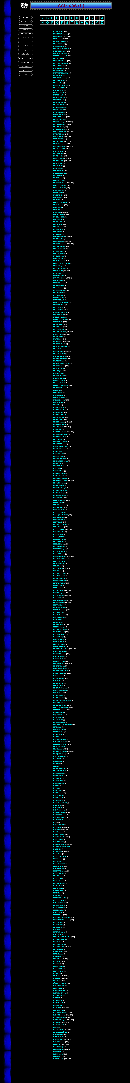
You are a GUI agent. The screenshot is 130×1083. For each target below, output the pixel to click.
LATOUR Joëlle (58, 322)
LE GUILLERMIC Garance (61, 446)
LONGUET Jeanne (59, 905)
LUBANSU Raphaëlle (59, 990)
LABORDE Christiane (60, 53)
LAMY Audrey (57, 207)
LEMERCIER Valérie (59, 654)
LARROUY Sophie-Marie (60, 302)
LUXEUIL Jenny (58, 1039)
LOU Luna (56, 964)
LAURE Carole (57, 339)
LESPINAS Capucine (59, 739)
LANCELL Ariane (58, 214)
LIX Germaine (57, 851)
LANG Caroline (58, 229)
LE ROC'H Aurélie (58, 485)
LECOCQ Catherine (59, 536)
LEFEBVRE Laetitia (59, 576)
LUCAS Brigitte (58, 995)
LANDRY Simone (58, 227)
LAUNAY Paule (58, 334)
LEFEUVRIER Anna (59, 578)
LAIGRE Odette (58, 166)
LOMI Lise (56, 895)
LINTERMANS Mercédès (60, 820)
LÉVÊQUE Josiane (59, 754)
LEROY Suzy (57, 727)
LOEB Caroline (58, 866)
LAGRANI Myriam (58, 151)
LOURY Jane (57, 976)
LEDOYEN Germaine (59, 556)
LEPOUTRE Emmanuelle (61, 707)
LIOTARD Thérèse (58, 834)
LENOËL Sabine (58, 676)
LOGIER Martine (58, 873)
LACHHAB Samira (58, 80)
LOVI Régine (57, 981)
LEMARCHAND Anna (59, 646)
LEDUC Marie (57, 566)
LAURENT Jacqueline (60, 358)
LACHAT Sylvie (58, 75)
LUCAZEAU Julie (58, 1010)
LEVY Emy (56, 766)
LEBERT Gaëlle (58, 502)
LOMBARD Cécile (58, 890)
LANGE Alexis (57, 234)
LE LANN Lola (57, 451)
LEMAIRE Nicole (58, 641)
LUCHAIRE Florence (59, 1017)
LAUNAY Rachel (58, 336)
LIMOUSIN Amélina (59, 810)
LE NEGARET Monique (60, 461)
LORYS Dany (57, 956)
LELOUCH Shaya (58, 637)
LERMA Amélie (58, 720)
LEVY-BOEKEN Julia (59, 768)
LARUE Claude (58, 307)
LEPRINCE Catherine (59, 710)
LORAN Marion (58, 924)
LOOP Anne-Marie (59, 907)
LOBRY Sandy (57, 861)
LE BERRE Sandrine (59, 410)
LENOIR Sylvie (58, 685)
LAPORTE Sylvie (58, 280)
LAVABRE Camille (59, 380)
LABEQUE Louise (58, 46)
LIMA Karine (57, 805)
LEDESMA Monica (59, 554)
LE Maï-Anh (57, 405)
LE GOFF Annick (58, 439)
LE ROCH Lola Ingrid (60, 488)
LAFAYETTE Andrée (59, 117)
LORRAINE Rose (58, 946)
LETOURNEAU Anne (59, 741)
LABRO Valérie (58, 65)
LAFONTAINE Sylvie (59, 139)
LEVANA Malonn (58, 749)
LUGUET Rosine (58, 1029)
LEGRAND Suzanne (59, 615)
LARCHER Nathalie (59, 283)
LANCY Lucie (57, 219)
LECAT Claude (57, 522)
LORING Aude (57, 942)
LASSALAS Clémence (60, 319)
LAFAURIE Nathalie (59, 112)
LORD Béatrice (57, 927)
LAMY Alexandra (58, 205)
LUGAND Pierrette (58, 1025)
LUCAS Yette (57, 1007)
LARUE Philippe (58, 310)
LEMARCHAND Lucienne (61, 649)
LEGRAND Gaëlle (58, 605)
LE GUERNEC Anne (59, 444)
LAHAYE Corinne (58, 158)
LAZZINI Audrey (58, 402)
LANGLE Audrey (58, 251)
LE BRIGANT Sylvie (59, 424)
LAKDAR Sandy (58, 170)
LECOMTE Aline (58, 541)
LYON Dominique (58, 1047)
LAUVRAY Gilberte (59, 378)
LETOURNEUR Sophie (60, 744)
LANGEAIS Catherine (60, 244)
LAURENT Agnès (58, 351)
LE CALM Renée (58, 427)
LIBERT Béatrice (58, 793)
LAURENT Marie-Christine (61, 363)
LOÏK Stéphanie (58, 876)
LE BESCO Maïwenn (59, 414)
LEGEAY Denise (58, 590)
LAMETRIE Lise (58, 195)
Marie (58, 141)
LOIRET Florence (58, 881)
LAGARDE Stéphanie (59, 144)
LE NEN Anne (57, 463)
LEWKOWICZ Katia (59, 776)
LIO (54, 822)
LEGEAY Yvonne (58, 595)
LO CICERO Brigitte (59, 856)
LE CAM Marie (57, 429)
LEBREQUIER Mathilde (60, 515)
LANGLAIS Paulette (59, 249)
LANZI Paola (57, 273)
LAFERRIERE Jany (59, 119)
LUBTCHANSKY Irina (59, 993)
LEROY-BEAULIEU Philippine (62, 724)
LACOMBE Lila (58, 83)
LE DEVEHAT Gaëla (59, 436)
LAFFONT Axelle (58, 127)
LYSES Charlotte (58, 1059)
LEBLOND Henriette (59, 505)
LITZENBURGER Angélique (61, 846)
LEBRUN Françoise (59, 519)
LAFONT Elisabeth (59, 134)
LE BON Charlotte (58, 417)
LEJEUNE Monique (59, 627)
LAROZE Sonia (58, 292)
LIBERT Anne (57, 790)
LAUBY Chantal (58, 327)
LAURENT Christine (59, 356)
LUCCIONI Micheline (59, 1012)
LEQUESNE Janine (59, 715)
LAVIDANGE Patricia (59, 388)
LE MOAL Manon (58, 456)
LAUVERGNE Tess (59, 375)
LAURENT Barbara (59, 353)
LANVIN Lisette (58, 270)
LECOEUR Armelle (59, 539)
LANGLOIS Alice (58, 256)
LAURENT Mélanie (59, 366)
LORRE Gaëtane (58, 949)
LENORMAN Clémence (60, 688)
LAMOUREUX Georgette (60, 202)
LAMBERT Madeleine (60, 183)
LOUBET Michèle (58, 966)
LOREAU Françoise (59, 932)
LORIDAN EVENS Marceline (62, 937)
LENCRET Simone (59, 666)
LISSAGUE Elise (58, 842)
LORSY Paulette (58, 954)
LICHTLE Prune (58, 795)
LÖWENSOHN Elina (59, 983)
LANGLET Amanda (59, 253)
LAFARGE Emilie (58, 109)
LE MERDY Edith (58, 454)
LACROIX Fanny (58, 90)
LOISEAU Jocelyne (59, 883)
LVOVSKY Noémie (59, 1042)
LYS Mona (56, 1056)
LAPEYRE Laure (58, 275)
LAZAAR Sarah (58, 395)
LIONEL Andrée (58, 832)
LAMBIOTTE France (59, 185)
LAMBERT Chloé (58, 180)
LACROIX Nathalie (59, 97)
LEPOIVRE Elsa (58, 702)
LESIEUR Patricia (58, 737)
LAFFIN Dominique (59, 122)
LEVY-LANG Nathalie (59, 771)
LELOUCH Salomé (59, 632)
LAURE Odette (57, 341)
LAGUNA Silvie (58, 153)
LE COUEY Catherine (60, 432)
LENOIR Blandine (58, 678)
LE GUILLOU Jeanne (59, 449)
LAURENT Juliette (58, 361)
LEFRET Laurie (58, 585)
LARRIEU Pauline (58, 297)
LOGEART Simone (59, 871)
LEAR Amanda (57, 497)
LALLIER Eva (57, 175)
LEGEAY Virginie (58, 593)
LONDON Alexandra (59, 903)
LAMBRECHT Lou (58, 190)
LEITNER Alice (58, 624)
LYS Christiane (58, 1054)
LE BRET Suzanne (59, 422)
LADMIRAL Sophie (59, 102)
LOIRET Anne (57, 878)
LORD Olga (56, 929)
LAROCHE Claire (58, 288)
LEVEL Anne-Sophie (59, 756)
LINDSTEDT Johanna (60, 815)
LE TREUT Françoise (59, 495)
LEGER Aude (57, 597)
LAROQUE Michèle (59, 290)
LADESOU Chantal (59, 100)
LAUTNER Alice (58, 373)
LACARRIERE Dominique (61, 73)
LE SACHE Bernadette (60, 490)
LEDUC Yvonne (58, 571)
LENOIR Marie (57, 680)
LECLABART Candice (60, 524)
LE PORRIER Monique (60, 478)
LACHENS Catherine (59, 78)
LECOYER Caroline (59, 551)
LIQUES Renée (58, 839)
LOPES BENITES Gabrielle (61, 917)
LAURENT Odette (58, 368)
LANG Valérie (57, 231)
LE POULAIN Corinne (60, 480)
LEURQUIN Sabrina (59, 746)
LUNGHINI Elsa (58, 1034)
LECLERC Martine (59, 532)
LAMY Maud (57, 212)
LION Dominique (58, 824)
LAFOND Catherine (59, 129)
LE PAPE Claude (58, 471)
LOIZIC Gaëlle (57, 885)
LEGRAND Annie (58, 602)
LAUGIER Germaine (59, 331)
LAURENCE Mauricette (60, 346)
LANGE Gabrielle (58, 239)
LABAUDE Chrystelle (59, 41)
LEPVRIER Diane (58, 712)
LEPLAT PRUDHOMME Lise (62, 700)
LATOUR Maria (57, 324)
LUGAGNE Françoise (59, 1020)
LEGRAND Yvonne (59, 617)
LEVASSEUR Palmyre (60, 751)
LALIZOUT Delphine (59, 173)
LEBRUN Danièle (58, 517)
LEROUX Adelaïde (59, 722)
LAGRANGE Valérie (59, 148)
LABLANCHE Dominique (61, 48)
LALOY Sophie (58, 178)
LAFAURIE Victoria (59, 114)
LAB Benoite (57, 39)
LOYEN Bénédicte (58, 986)
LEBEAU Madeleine (59, 500)
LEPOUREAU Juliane (60, 705)
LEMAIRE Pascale (59, 644)
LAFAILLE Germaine (59, 107)
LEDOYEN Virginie (59, 558)
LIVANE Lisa (57, 849)
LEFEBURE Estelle (59, 573)
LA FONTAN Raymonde (60, 34)
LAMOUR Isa (57, 200)
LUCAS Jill (56, 998)
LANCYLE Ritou (58, 222)
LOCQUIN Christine (59, 863)
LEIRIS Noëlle (57, 622)
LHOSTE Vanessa (58, 783)
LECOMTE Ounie (58, 544)
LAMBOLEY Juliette (59, 188)
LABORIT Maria (58, 58)
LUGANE (56, 1027)
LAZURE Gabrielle (59, 400)
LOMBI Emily (57, 893)
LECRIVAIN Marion (59, 561)
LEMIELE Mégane (58, 656)
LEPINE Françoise (59, 698)
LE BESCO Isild (58, 412)
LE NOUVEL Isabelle (59, 466)
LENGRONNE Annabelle (60, 671)
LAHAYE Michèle (58, 161)
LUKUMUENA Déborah (60, 1032)
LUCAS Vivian (57, 1005)
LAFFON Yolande (58, 124)
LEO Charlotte (57, 693)
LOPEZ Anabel (58, 922)
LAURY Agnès (57, 371)
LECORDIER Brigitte (59, 549)
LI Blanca (56, 785)
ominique (60, 385)
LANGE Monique (58, 241)
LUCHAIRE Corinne (59, 1015)
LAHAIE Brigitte (58, 156)
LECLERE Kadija (58, 534)
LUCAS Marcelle (58, 1003)
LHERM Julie (57, 778)
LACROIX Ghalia (58, 92)
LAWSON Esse (57, 393)
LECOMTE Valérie (58, 546)
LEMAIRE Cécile (58, 639)
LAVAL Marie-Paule (59, 383)
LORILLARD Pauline (59, 939)
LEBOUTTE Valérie (59, 512)
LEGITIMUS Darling (59, 600)
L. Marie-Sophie (58, 31)
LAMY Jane (56, 209)
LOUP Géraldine (58, 971)
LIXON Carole (57, 854)
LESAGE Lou (57, 734)
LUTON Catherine (58, 1037)
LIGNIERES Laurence (60, 802)
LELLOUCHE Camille (60, 629)
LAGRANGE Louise (59, 146)
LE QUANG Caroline (59, 483)
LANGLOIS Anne (58, 258)
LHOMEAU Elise (58, 781)
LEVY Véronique (58, 773)
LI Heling (56, 788)
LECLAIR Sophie (58, 527)
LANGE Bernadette (59, 236)
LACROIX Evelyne (59, 87)
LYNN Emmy (57, 1044)
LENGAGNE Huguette (60, 668)
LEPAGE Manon (58, 695)
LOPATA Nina (57, 912)
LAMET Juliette (58, 192)
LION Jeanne (57, 827)
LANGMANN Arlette (59, 261)
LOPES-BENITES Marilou (61, 920)
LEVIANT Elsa (57, 759)
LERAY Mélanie (58, 717)
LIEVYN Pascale (58, 798)
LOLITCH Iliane (58, 888)
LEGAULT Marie (58, 588)
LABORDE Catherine (59, 51)
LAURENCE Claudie (59, 344)
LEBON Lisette (57, 507)
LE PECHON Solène (59, 473)
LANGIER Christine (59, 246)
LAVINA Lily (57, 390)
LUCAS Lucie (57, 1000)
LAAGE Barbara (58, 36)
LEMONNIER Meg (58, 663)
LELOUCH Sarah (58, 634)
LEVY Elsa (56, 763)
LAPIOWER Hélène (59, 278)
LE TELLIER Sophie (59, 493)
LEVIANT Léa (57, 761)
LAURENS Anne (58, 349)
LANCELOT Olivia (58, 217)
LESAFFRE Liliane (59, 729)
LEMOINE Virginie (59, 661)
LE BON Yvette (57, 419)
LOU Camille (57, 961)
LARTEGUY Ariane (59, 305)
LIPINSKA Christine (59, 837)
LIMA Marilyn (57, 807)
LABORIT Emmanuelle (60, 56)
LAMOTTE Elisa (58, 197)
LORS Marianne (58, 951)
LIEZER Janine (58, 800)
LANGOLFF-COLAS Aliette (61, 263)
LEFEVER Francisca (59, 580)
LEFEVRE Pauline (59, 583)
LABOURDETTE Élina (60, 61)
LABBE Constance (59, 44)
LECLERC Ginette (58, 529)
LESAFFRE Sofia (58, 732)
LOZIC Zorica (57, 988)
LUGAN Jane (57, 1022)
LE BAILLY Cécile (58, 407)
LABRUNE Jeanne (58, 68)
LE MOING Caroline (59, 458)
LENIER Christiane (59, 673)
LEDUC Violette (58, 568)
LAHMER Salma (58, 163)
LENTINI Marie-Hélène (60, 690)
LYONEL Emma (58, 1049)
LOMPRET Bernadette (60, 898)
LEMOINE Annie (58, 659)
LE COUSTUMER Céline (60, 434)
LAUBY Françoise (58, 329)
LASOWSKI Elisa (58, 314)
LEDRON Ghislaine (59, 563)
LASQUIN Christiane (59, 317)
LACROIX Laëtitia (58, 95)
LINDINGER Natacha (59, 812)
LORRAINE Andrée (59, 944)
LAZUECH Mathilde (59, 397)
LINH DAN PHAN (58, 817)
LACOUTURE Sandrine (60, 85)
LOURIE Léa (57, 973)
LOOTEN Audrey (58, 910)
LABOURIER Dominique (60, 63)
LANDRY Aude (57, 224)
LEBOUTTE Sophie (59, 510)
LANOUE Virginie (58, 266)
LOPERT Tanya (58, 915)
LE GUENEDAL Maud (60, 441)
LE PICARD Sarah (58, 475)
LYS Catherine (57, 1051)
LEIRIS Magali (57, 619)
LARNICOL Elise (58, 285)
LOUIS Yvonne (57, 968)
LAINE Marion (57, 168)
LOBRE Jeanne (58, 859)
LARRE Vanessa (58, 295)
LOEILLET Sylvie (58, 868)
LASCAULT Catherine (60, 312)
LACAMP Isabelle (58, 70)
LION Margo (57, 829)
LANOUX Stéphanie (59, 268)
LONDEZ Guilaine (58, 900)
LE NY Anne (57, 468)
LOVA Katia (56, 978)
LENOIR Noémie (58, 683)
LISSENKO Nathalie (59, 844)
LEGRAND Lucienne (59, 607)
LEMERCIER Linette (59, 651)
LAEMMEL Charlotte (59, 105)
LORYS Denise (58, 959)
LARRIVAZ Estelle (58, 300)
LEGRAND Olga (58, 612)
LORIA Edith (57, 934)
